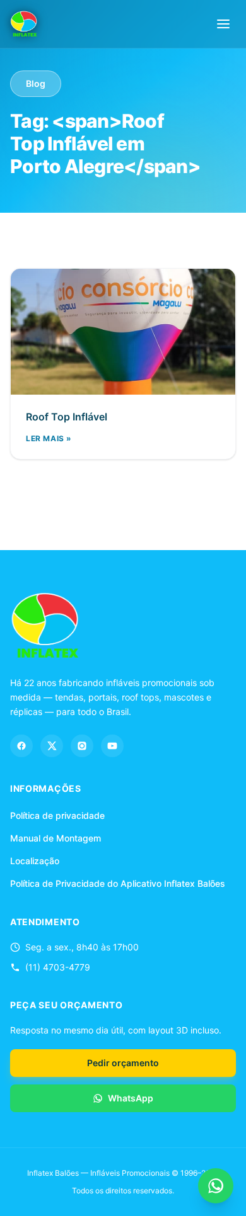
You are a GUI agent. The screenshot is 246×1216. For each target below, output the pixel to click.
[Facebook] (21, 746)
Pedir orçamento (123, 1062)
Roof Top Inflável (66, 416)
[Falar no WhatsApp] (215, 1185)
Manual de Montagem (55, 838)
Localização (34, 860)
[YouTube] (112, 746)
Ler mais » (49, 438)
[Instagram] (82, 746)
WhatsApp (130, 1098)
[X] (51, 746)
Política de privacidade (57, 815)
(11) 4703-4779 (57, 967)
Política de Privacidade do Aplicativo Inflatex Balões (117, 883)
